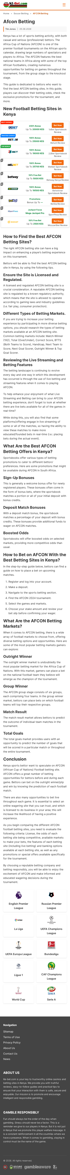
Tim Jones (10, 29)
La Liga (18, 929)
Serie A (51, 999)
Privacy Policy (12, 1042)
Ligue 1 (18, 975)
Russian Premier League (52, 906)
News (6, 1059)
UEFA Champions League (51, 931)
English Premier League (18, 906)
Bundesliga (51, 954)
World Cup (18, 999)
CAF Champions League (51, 976)
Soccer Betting (21, 13)
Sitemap (8, 1031)
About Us (9, 1048)
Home (6, 13)
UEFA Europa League (18, 954)
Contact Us (10, 1053)
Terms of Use (11, 1037)
